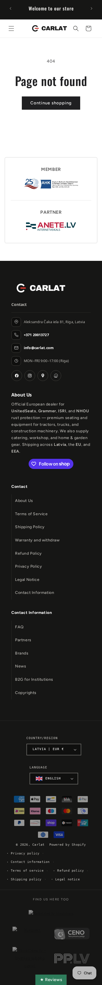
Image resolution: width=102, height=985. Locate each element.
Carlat (38, 845)
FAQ (19, 627)
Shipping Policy (30, 527)
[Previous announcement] (10, 8)
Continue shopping (51, 102)
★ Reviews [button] (51, 979)
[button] (11, 28)
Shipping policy (26, 879)
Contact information (30, 862)
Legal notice (67, 879)
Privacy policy (25, 853)
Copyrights (26, 692)
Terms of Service (31, 514)
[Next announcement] (91, 8)
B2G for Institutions (34, 679)
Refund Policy (28, 553)
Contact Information (34, 592)
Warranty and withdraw (37, 540)
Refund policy (70, 870)
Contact (19, 486)
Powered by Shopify (67, 845)
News (20, 666)
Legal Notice (27, 579)
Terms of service (27, 870)
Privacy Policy (28, 566)
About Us (24, 500)
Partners (23, 640)
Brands (22, 653)
